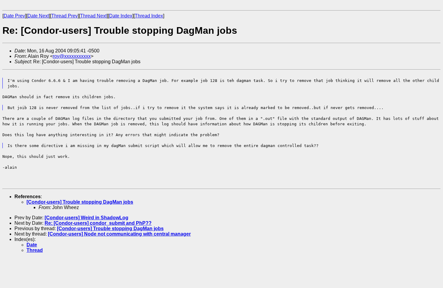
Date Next (38, 15)
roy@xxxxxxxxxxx (72, 56)
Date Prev (14, 15)
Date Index (120, 15)
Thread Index (149, 15)
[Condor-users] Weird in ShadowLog (86, 217)
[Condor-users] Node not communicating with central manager (119, 233)
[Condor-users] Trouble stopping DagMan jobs (80, 202)
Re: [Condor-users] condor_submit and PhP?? (98, 223)
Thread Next (93, 15)
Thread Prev (64, 15)
